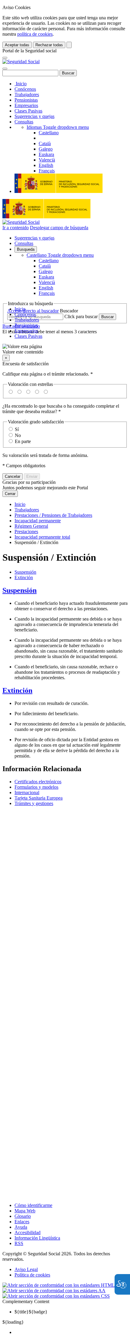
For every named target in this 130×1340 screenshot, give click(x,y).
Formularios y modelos (36, 787)
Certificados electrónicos (38, 781)
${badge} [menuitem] (31, 1311)
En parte (23, 441)
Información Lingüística (37, 1238)
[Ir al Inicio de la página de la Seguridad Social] (21, 61)
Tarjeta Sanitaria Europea (39, 797)
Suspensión (25, 572)
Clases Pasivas (28, 110)
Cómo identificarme (33, 1205)
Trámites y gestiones (34, 803)
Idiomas (58, 127)
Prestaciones (26, 531)
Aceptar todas (17, 45)
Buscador (69, 310)
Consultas (24, 121)
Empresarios (26, 105)
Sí (17, 429)
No (18, 435)
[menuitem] (71, 1332)
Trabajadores (27, 94)
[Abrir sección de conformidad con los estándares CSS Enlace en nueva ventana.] (56, 1296)
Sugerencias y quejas (34, 116)
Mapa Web (25, 1210)
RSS (19, 1243)
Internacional (27, 792)
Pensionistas (26, 100)
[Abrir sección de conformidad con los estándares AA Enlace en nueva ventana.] (54, 1290)
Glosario (23, 1216)
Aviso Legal (26, 1269)
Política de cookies (32, 1274)
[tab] (65, 590)
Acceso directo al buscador (33, 310)
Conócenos (25, 89)
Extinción (24, 577)
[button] (65, 349)
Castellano (60, 255)
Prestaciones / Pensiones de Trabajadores (53, 515)
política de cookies (35, 34)
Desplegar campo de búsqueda (59, 227)
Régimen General (31, 526)
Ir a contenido (15, 227)
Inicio (21, 83)
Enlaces (22, 1221)
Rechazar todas (49, 45)
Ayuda (21, 1227)
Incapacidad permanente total (42, 537)
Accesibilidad (28, 1232)
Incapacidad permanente (38, 520)
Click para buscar (81, 316)
